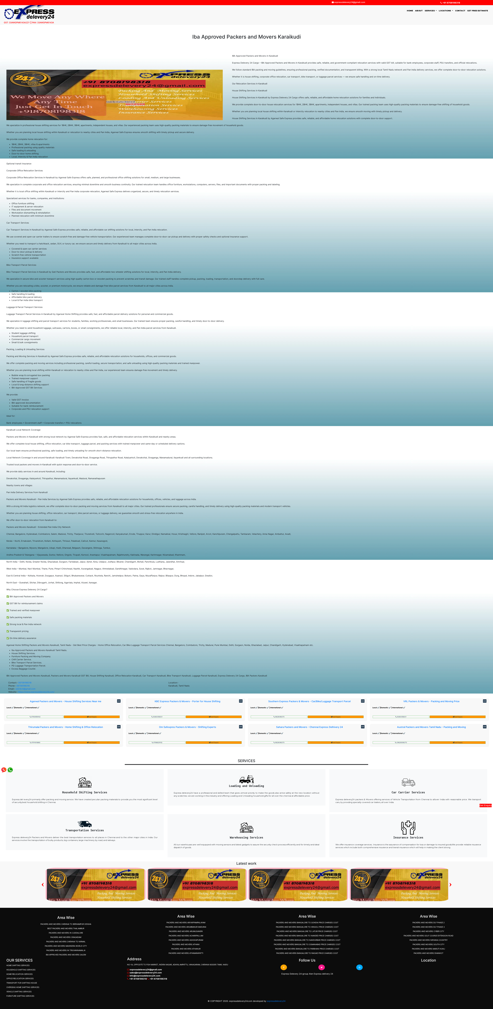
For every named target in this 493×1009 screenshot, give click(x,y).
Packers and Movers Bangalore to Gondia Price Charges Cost (307, 922)
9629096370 (280, 717)
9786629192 (157, 742)
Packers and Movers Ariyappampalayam (186, 922)
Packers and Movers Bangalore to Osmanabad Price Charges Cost (307, 944)
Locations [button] (445, 10)
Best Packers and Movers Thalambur (65, 928)
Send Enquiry (92, 717)
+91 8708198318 (451, 2)
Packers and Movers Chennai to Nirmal (66, 941)
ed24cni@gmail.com (25, 688)
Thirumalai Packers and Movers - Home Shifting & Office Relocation (65, 727)
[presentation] (42, 883)
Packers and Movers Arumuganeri (186, 931)
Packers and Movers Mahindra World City (66, 946)
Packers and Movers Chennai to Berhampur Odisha (65, 924)
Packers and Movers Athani (186, 944)
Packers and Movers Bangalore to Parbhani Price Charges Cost (307, 949)
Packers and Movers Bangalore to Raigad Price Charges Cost (307, 953)
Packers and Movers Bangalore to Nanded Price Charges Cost (307, 936)
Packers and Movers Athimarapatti (186, 953)
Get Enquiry (486, 805)
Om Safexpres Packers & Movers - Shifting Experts (187, 727)
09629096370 (401, 742)
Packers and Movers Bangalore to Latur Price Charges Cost (307, 931)
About (419, 10)
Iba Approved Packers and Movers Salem (66, 955)
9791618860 (35, 742)
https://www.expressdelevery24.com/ (36, 692)
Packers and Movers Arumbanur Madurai (185, 927)
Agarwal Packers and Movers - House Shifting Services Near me (65, 701)
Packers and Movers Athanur (186, 949)
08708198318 (24, 682)
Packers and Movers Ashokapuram (186, 940)
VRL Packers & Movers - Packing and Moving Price (431, 701)
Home (410, 10)
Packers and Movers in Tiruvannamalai (65, 950)
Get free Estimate (477, 10)
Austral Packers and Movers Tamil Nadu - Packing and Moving (431, 727)
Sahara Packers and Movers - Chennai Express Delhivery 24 (309, 727)
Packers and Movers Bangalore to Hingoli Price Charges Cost (307, 927)
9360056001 (158, 717)
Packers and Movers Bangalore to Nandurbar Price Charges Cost (307, 940)
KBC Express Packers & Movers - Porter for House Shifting (187, 701)
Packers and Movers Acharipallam (186, 936)
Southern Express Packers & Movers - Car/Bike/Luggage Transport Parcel (309, 701)
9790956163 (35, 717)
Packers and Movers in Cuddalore (66, 933)
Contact (460, 10)
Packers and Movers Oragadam (65, 937)
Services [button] (430, 10)
